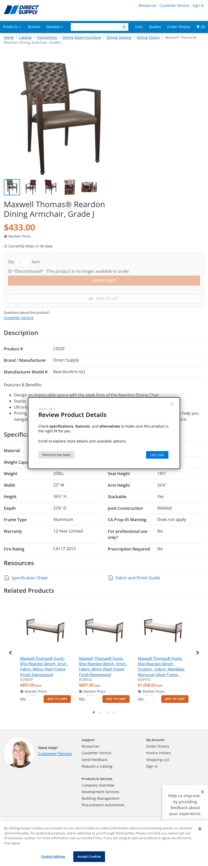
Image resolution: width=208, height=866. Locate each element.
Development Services (100, 791)
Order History (157, 746)
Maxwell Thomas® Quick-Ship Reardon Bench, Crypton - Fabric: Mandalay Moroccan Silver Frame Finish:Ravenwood (161, 667)
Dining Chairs (148, 37)
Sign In (198, 5)
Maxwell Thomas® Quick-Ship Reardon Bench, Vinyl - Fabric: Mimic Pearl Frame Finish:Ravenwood (103, 666)
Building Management (100, 798)
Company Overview (98, 785)
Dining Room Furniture (81, 37)
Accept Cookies (89, 856)
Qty (23, 698)
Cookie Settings (53, 856)
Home (9, 37)
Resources (147, 5)
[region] (104, 843)
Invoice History (158, 752)
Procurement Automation (103, 804)
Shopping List (157, 759)
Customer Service (174, 5)
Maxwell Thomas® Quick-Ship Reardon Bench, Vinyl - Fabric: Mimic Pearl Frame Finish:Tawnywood (44, 666)
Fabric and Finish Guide (137, 578)
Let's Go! (157, 454)
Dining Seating (119, 37)
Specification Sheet (29, 578)
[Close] (199, 828)
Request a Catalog (97, 766)
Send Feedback (94, 759)
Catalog (25, 37)
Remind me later (56, 454)
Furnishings (47, 37)
